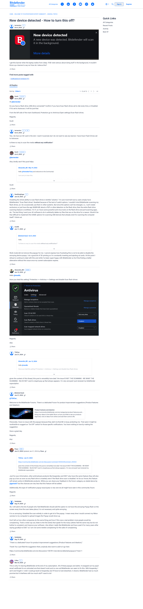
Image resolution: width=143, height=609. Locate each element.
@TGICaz (13, 398)
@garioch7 (14, 484)
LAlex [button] (16, 560)
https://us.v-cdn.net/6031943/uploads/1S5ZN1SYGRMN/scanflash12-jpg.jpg (43, 373)
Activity (105, 29)
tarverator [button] (18, 25)
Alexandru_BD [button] (23, 168)
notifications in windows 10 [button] (20, 79)
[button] (12, 26)
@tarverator (16, 102)
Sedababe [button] (18, 501)
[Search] (112, 4)
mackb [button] (17, 227)
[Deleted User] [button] (23, 236)
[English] (18, 4)
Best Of (105, 32)
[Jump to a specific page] (97, 91)
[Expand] (54, 181)
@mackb (17, 275)
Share (12, 69)
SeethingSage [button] (19, 194)
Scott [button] (16, 96)
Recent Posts (108, 25)
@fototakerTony (27, 171)
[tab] (13, 85)
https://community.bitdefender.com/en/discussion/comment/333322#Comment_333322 (47, 462)
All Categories (108, 22)
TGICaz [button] (17, 352)
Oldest (17, 91)
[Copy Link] (23, 27)
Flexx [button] (16, 449)
